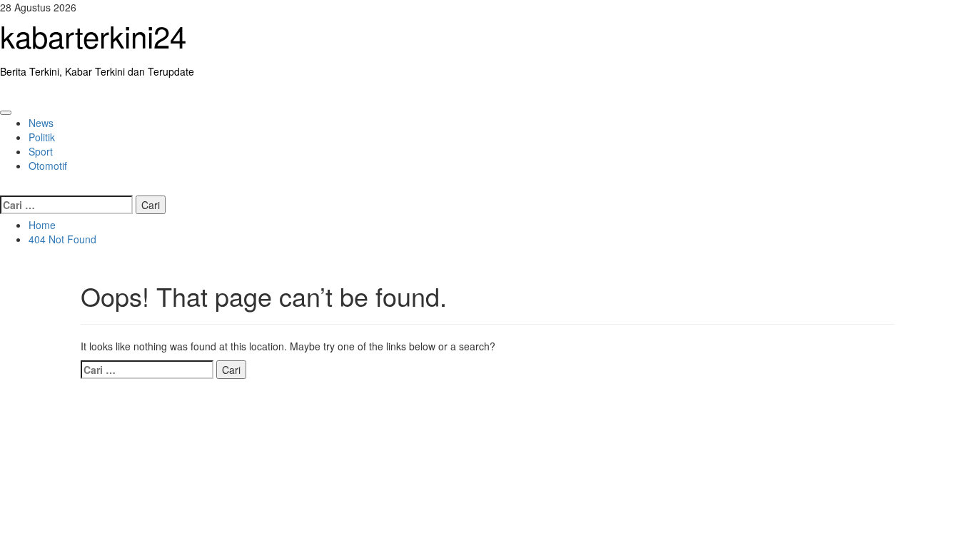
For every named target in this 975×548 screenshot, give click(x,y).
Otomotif (48, 165)
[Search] (4, 187)
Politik (42, 137)
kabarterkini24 (93, 35)
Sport (41, 151)
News (41, 123)
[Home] (4, 93)
